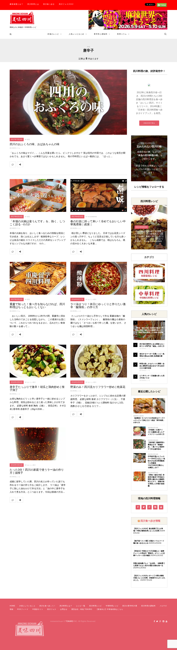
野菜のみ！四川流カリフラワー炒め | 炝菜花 (97, 386)
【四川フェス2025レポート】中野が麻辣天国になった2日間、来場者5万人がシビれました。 (149, 578)
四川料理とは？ (66, 606)
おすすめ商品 (149, 336)
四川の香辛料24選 (129, 606)
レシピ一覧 (80, 606)
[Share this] (26, 164)
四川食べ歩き (49, 4)
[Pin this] (44, 164)
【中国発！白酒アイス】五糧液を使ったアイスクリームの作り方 (156, 432)
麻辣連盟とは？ (16, 4)
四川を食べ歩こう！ (47, 606)
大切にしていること (27, 606)
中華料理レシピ (112, 606)
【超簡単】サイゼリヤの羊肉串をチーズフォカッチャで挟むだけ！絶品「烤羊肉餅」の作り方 (149, 420)
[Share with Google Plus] (38, 164)
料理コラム (122, 34)
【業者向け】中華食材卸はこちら (109, 609)
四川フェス (51, 609)
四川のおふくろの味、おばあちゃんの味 (34, 144)
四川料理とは (33, 4)
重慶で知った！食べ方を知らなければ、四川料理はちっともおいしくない (37, 306)
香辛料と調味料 (100, 34)
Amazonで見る (149, 123)
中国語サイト (37, 609)
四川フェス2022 (66, 4)
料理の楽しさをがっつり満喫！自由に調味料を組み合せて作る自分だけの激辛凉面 (152, 366)
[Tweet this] (32, 164)
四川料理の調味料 (148, 606)
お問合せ (63, 609)
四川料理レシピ (75, 228)
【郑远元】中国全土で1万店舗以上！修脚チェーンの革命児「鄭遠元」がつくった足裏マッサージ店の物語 (149, 553)
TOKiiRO (69, 621)
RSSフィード (22, 609)
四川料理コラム (15, 148)
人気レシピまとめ (76, 34)
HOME (12, 606)
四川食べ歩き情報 (150, 520)
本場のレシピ (53, 34)
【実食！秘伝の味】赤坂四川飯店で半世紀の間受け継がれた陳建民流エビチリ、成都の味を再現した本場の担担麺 (149, 330)
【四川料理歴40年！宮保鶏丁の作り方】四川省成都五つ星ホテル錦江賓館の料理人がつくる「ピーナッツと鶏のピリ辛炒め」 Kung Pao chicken (149, 236)
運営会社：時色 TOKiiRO (81, 609)
